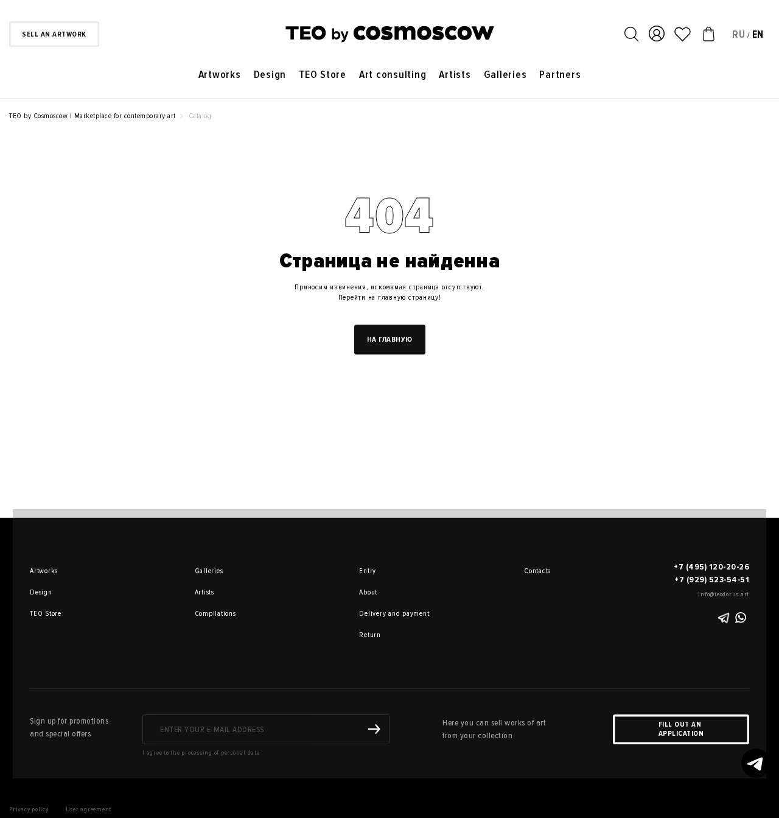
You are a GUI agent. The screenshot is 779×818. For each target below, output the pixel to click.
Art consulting (393, 74)
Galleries (505, 74)
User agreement (89, 809)
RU (739, 34)
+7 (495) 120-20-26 (711, 567)
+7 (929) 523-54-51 (711, 579)
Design (270, 74)
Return (370, 635)
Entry (367, 571)
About (368, 592)
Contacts (537, 571)
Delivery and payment (376, 613)
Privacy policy (29, 809)
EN (758, 34)
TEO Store (322, 74)
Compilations (212, 613)
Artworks (219, 74)
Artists (454, 74)
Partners (560, 74)
